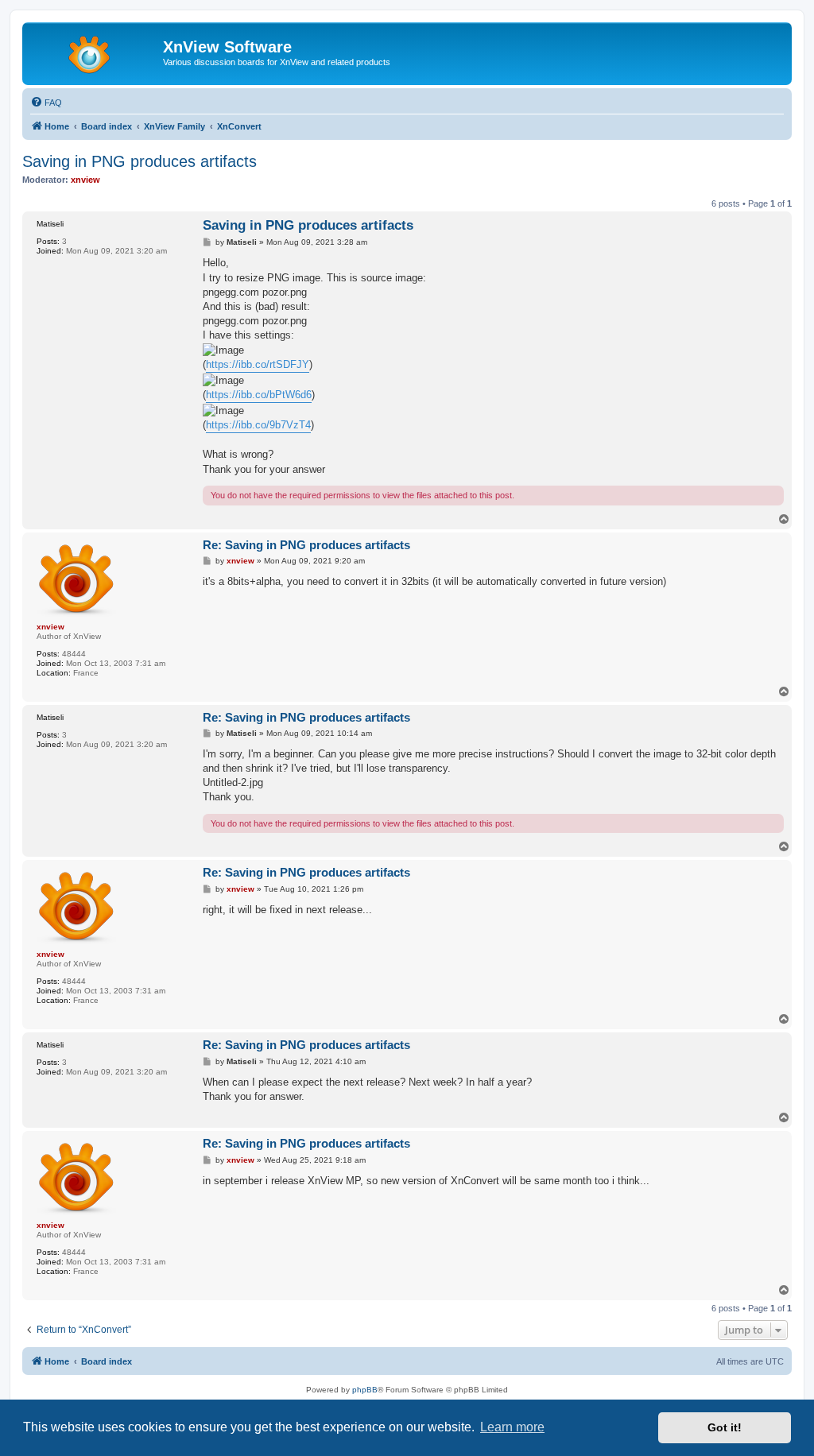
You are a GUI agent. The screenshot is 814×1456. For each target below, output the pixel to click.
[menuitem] (46, 102)
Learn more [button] (512, 1427)
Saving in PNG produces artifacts (139, 161)
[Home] (94, 51)
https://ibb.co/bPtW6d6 (259, 395)
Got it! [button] (724, 1427)
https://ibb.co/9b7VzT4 (258, 425)
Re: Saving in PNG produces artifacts (306, 545)
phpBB (365, 1389)
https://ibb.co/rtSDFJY (257, 364)
